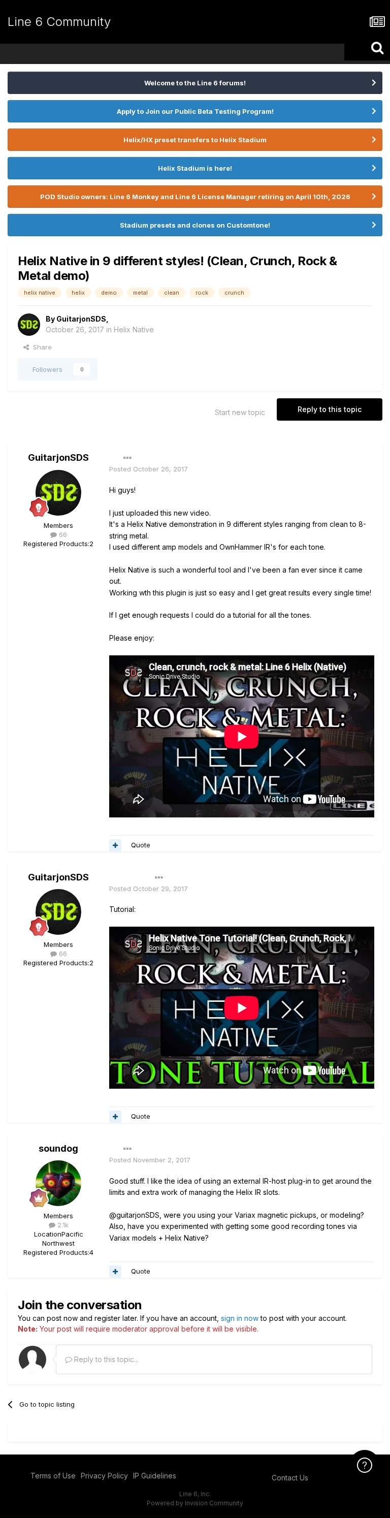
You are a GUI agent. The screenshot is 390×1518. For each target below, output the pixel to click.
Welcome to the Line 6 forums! (195, 83)
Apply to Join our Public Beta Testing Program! (195, 111)
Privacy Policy (104, 1475)
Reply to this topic (330, 409)
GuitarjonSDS (81, 318)
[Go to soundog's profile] (58, 1183)
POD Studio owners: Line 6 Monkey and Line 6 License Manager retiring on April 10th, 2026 (195, 197)
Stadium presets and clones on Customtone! (195, 225)
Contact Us (290, 1477)
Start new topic (240, 412)
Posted (148, 469)
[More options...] (127, 458)
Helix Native (134, 329)
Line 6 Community (59, 21)
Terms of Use (53, 1475)
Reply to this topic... (105, 1359)
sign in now (239, 1318)
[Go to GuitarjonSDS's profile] (29, 324)
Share (40, 347)
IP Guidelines (154, 1475)
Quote (140, 845)
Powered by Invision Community (195, 1503)
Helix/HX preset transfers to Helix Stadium (195, 140)
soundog (58, 1148)
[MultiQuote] (115, 845)
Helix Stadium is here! (195, 168)
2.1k (62, 1225)
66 (62, 534)
